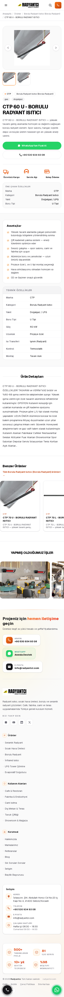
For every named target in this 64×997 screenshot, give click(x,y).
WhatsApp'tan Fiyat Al (34, 145)
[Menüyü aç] (6, 5)
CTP (9, 94)
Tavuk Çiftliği (11, 814)
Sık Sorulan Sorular (15, 862)
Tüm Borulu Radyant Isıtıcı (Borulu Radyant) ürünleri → (32, 473)
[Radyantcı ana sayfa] (28, 5)
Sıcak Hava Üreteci (15, 748)
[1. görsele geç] (9, 78)
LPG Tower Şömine (15, 766)
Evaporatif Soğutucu (15, 772)
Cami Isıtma (11, 802)
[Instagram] (6, 722)
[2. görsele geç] (24, 78)
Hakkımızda (11, 839)
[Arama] (50, 5)
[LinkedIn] (21, 722)
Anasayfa (7, 14)
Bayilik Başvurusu (14, 874)
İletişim (8, 868)
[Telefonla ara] (58, 5)
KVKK (5, 984)
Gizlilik (14, 984)
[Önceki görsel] (8, 48)
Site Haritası (44, 984)
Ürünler (17, 14)
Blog (7, 856)
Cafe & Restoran (13, 790)
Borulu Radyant (13, 754)
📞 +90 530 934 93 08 (32, 154)
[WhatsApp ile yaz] (56, 989)
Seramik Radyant (14, 742)
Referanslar (11, 851)
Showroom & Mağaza (16, 820)
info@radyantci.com (23, 918)
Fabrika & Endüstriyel (16, 796)
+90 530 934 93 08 (24, 909)
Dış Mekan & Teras (14, 808)
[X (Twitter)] (29, 722)
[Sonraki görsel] (56, 48)
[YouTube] (14, 722)
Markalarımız (11, 845)
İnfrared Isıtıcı (12, 760)
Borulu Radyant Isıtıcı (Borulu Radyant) (42, 14)
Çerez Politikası (27, 984)
